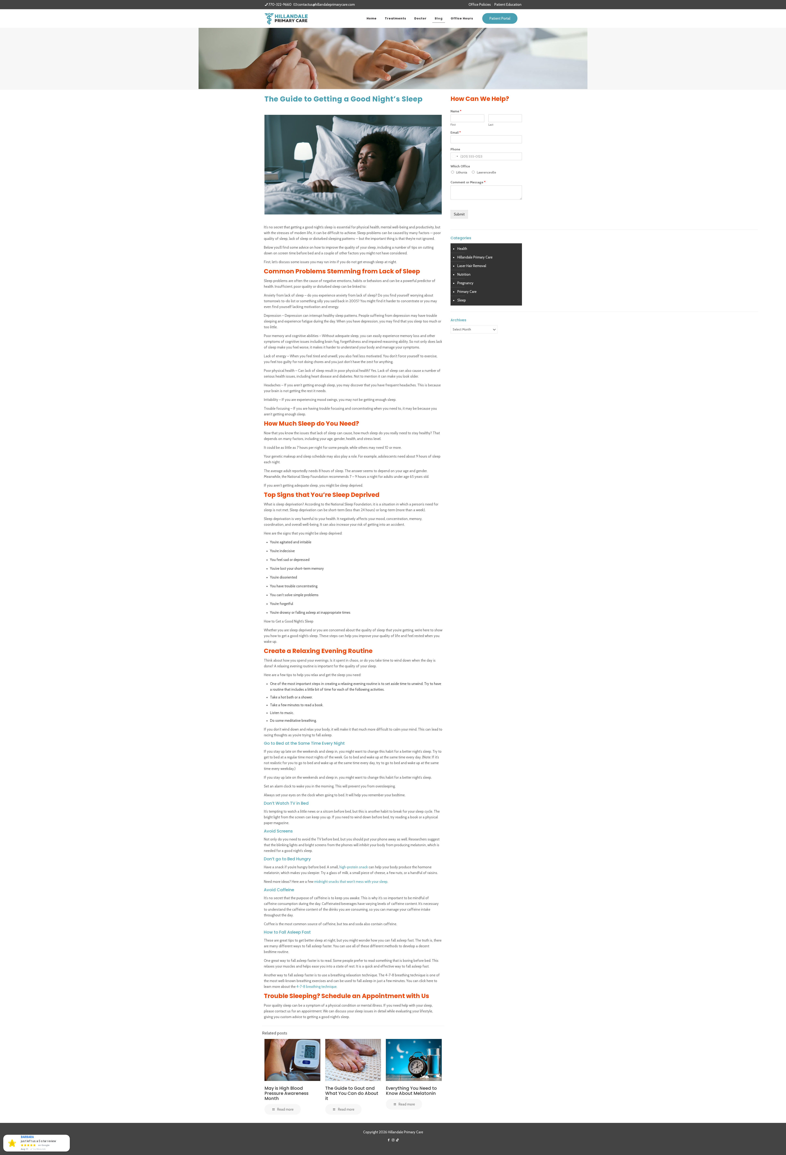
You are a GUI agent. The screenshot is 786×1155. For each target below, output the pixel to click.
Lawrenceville (486, 172)
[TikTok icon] (397, 1140)
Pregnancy (465, 283)
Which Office (460, 166)
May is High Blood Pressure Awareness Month (286, 1093)
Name (456, 111)
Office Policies (480, 4)
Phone (455, 149)
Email (456, 132)
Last (490, 124)
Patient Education (508, 4)
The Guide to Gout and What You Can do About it (351, 1093)
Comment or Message (468, 182)
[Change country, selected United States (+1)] (455, 156)
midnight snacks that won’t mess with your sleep (350, 882)
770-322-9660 (279, 4)
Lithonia (461, 172)
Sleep (461, 300)
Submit (459, 214)
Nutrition (464, 274)
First (453, 124)
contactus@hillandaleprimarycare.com (326, 4)
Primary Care (467, 292)
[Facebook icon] (388, 1140)
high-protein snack (353, 867)
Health (462, 249)
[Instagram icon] (393, 1140)
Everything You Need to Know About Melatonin (411, 1090)
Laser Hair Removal (471, 266)
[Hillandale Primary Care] (286, 18)
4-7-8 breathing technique (316, 987)
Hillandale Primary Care (474, 257)
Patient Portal (499, 18)
